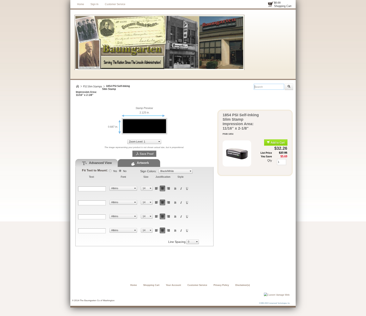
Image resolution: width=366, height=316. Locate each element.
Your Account (173, 285)
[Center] (162, 188)
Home (80, 4)
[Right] (168, 188)
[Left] (156, 188)
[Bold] (175, 188)
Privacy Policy (221, 285)
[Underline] (187, 188)
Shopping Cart (282, 6)
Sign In (94, 4)
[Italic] (181, 188)
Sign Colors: (148, 171)
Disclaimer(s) (242, 285)
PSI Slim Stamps (92, 86)
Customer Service (115, 4)
